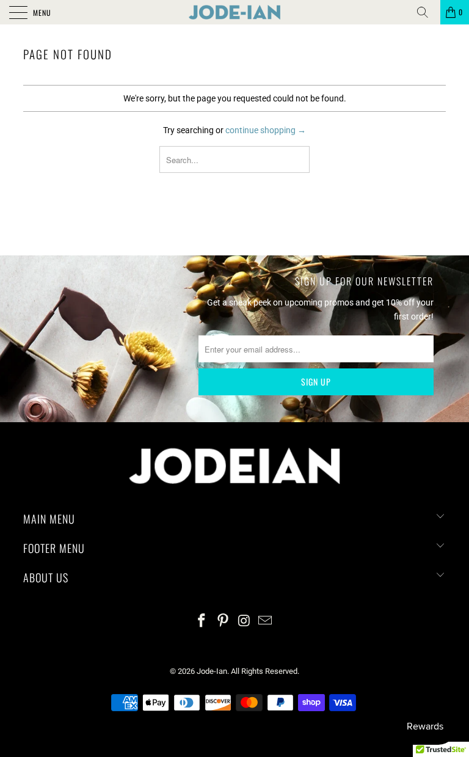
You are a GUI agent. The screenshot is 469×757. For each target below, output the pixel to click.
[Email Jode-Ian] (265, 621)
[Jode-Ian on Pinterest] (223, 621)
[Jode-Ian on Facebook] (202, 621)
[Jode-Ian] (234, 12)
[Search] (427, 12)
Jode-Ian (212, 671)
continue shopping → (265, 130)
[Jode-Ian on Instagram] (245, 621)
